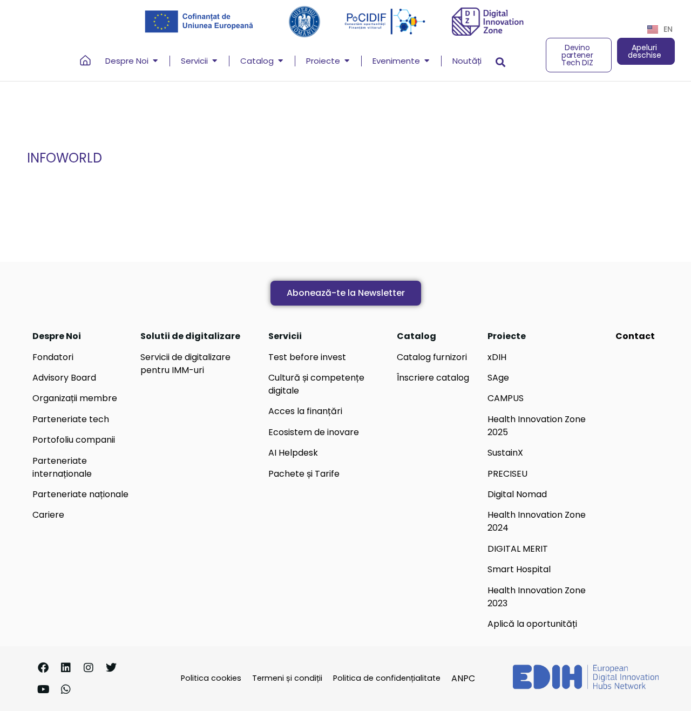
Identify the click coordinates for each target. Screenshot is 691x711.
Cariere (48, 515)
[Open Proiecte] (347, 61)
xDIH (496, 357)
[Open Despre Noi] (155, 61)
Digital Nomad (517, 494)
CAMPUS (505, 398)
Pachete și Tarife (304, 474)
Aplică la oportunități (532, 624)
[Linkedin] (66, 668)
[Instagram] (88, 668)
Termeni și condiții (287, 678)
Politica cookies (211, 678)
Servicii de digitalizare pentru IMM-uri (185, 363)
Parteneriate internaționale (62, 467)
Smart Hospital (519, 569)
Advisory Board (64, 377)
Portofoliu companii (73, 440)
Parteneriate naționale (80, 494)
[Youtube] (43, 689)
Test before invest (307, 357)
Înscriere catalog (433, 377)
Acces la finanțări (305, 411)
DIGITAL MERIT (517, 549)
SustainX (505, 452)
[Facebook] (43, 668)
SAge (498, 377)
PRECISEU (507, 474)
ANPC (463, 678)
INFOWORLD (64, 158)
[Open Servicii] (215, 61)
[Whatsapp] (66, 689)
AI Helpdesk (293, 452)
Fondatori (52, 357)
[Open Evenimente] (427, 61)
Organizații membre (74, 398)
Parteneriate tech (70, 419)
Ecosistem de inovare (313, 432)
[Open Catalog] (280, 61)
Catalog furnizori (432, 357)
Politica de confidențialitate (387, 678)
